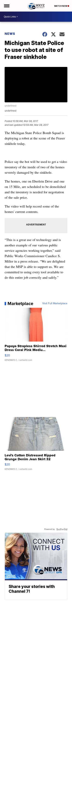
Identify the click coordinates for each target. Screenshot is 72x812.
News (10, 34)
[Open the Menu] (6, 6)
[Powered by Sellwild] (61, 529)
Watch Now (61, 6)
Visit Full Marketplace (54, 303)
